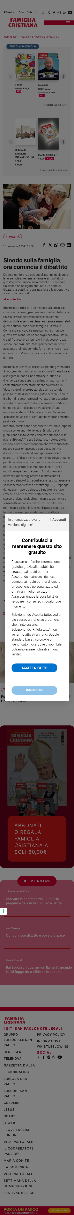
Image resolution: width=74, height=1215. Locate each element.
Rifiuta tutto (34, 690)
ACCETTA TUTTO (34, 668)
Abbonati (59, 520)
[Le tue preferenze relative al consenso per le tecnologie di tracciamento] (3, 911)
